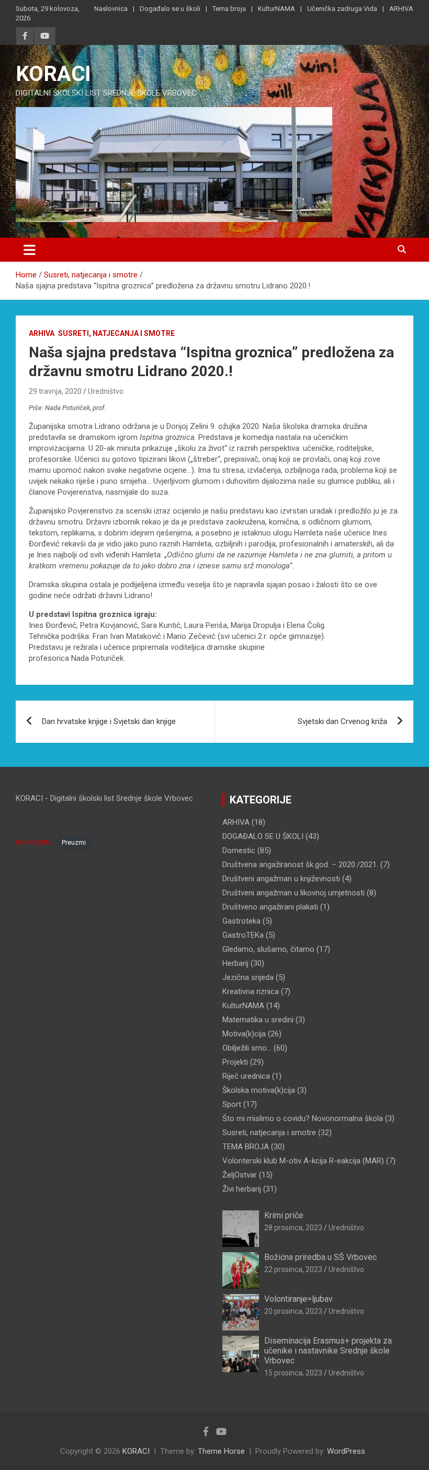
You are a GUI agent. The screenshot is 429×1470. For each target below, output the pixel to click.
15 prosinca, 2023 (293, 1373)
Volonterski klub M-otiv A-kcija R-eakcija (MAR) (303, 1160)
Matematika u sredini (257, 1019)
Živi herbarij (241, 1189)
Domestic (238, 850)
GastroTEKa (243, 935)
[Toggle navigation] (29, 250)
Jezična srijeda (248, 977)
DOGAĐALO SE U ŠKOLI (262, 836)
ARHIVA (401, 9)
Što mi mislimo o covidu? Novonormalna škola (302, 1118)
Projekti (235, 1062)
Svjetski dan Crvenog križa (342, 721)
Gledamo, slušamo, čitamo (268, 949)
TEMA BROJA (245, 1146)
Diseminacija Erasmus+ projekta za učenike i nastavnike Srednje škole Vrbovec (328, 1351)
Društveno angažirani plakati (270, 907)
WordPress (346, 1451)
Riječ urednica (246, 1076)
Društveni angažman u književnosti (281, 878)
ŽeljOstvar (239, 1175)
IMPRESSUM (33, 842)
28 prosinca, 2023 (293, 1227)
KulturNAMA (276, 9)
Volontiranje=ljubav (298, 1299)
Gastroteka (241, 921)
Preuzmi (74, 842)
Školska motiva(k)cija (258, 1090)
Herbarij (235, 963)
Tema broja (229, 9)
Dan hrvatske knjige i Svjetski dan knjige (109, 721)
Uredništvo (105, 391)
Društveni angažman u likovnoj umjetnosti (293, 892)
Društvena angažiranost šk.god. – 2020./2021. (300, 864)
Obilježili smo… (247, 1048)
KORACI (53, 74)
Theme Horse (221, 1451)
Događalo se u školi (170, 9)
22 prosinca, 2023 (293, 1269)
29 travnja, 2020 (55, 391)
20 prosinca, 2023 (293, 1311)
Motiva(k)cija (244, 1034)
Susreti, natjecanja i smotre (116, 333)
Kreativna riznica (250, 991)
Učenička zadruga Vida (342, 9)
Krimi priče (283, 1215)
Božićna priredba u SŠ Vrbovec (320, 1257)
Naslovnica (111, 9)
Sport (231, 1104)
